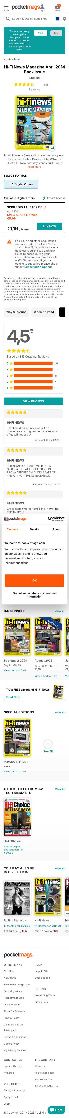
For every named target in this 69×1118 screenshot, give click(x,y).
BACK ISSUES (14, 611)
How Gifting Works (44, 995)
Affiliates (9, 1072)
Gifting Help (41, 1002)
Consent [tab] (12, 529)
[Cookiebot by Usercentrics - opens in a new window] (49, 518)
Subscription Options (38, 266)
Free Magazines (13, 991)
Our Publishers (12, 1004)
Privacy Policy (12, 1017)
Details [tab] (34, 529)
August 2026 (43, 660)
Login (7, 1103)
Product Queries (13, 1066)
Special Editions (19, 712)
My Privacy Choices (15, 1050)
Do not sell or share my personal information (34, 595)
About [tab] (56, 529)
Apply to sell (11, 1097)
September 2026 (15, 660)
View (7, 670)
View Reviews (33, 401)
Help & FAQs (41, 971)
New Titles (10, 977)
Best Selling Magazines (17, 984)
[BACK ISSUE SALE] (47, 654)
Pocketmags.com (44, 1072)
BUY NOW (49, 226)
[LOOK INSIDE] (34, 148)
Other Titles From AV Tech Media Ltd (23, 789)
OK (34, 580)
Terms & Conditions (15, 1037)
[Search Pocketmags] (7, 19)
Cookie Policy (12, 1043)
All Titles (9, 971)
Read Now (13, 697)
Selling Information (14, 1090)
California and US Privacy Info (13, 1027)
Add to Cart (19, 670)
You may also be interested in (19, 868)
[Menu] (6, 7)
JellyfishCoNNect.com (47, 1086)
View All (60, 611)
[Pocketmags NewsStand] (25, 7)
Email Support (42, 977)
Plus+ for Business (14, 1011)
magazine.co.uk (43, 1079)
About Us (39, 1066)
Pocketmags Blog (14, 997)
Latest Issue (13, 59)
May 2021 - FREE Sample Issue (16, 761)
